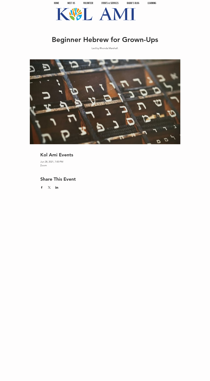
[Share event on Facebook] (41, 187)
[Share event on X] (49, 187)
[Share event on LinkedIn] (56, 187)
